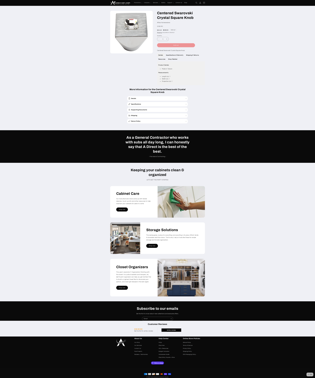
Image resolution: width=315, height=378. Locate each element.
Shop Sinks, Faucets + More (167, 357)
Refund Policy (187, 342)
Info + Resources (163, 348)
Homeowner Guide (164, 354)
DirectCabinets (154, 377)
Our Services (138, 345)
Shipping (159, 32)
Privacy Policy (187, 348)
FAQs (160, 342)
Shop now (122, 209)
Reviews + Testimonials (141, 354)
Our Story (137, 342)
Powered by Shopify (163, 377)
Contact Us (137, 348)
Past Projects (138, 351)
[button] (138, 3)
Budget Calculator (164, 351)
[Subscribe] (171, 319)
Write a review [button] (171, 330)
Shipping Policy (187, 351)
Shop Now (162, 345)
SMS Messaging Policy (189, 354)
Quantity (159, 35)
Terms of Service (188, 345)
